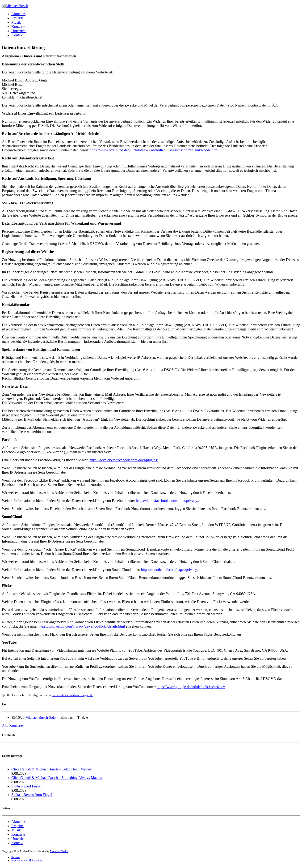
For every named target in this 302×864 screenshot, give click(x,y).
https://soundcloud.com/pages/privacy (169, 570)
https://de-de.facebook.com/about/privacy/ (167, 501)
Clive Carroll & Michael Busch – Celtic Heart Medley (51, 769)
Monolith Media (59, 851)
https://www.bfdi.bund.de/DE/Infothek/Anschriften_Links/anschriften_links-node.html (154, 150)
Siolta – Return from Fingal (31, 795)
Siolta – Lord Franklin (27, 786)
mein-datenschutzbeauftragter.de (72, 695)
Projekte (17, 18)
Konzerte (18, 27)
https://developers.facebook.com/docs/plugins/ (123, 460)
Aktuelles (18, 14)
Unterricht (18, 31)
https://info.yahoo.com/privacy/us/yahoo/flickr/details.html (81, 626)
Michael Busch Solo (40, 717)
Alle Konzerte (12, 725)
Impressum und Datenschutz (26, 860)
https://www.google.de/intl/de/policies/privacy (191, 687)
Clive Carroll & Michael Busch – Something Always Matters (56, 778)
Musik (16, 22)
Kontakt (17, 35)
